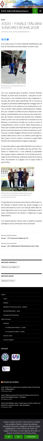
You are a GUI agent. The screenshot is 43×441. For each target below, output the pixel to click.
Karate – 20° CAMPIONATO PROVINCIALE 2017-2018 (20, 245)
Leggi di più (31, 437)
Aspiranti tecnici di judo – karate (15, 307)
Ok (9, 437)
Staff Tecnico (6, 319)
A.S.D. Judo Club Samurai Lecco (14, 11)
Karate (5, 303)
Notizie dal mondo (11, 382)
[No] (40, 430)
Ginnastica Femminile (11, 315)
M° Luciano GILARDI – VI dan (15, 331)
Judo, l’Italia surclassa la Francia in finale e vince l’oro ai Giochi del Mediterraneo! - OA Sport (20, 396)
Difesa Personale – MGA (11, 311)
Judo (5, 299)
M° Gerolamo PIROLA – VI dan (16, 327)
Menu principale (40, 11)
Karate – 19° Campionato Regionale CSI (14, 237)
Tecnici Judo (7, 336)
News (3, 20)
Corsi (3, 294)
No (18, 437)
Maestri (6, 323)
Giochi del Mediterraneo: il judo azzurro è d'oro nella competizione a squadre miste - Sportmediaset (21, 404)
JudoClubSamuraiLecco (21, 32)
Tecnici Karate (8, 340)
